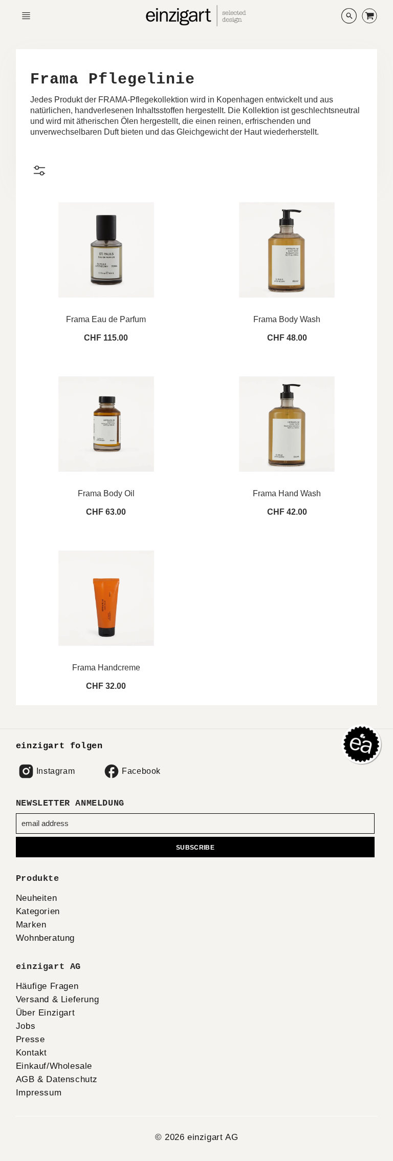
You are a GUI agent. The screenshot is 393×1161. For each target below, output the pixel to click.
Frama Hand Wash (287, 493)
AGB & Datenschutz (57, 1079)
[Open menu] (26, 16)
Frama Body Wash (286, 319)
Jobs (25, 1026)
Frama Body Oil (106, 493)
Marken (31, 925)
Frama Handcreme (106, 667)
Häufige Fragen (47, 986)
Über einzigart (45, 1013)
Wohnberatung (45, 938)
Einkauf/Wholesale (54, 1066)
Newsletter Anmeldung (70, 803)
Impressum (38, 1092)
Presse (30, 1039)
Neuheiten (36, 898)
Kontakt (31, 1053)
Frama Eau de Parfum (106, 319)
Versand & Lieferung (57, 999)
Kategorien (38, 911)
